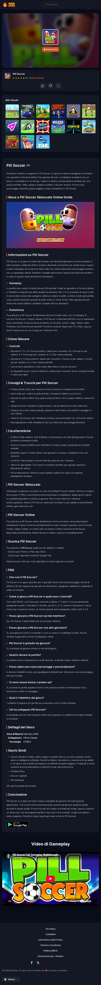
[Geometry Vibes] (12, 126)
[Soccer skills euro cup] (27, 126)
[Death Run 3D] (43, 126)
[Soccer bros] (58, 126)
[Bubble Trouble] (12, 142)
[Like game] (43, 86)
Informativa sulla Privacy (51, 939)
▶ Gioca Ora (50, 49)
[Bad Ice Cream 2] (73, 111)
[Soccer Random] (12, 111)
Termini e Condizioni (50, 945)
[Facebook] (31, 963)
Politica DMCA (50, 950)
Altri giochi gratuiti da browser (21, 786)
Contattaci (51, 934)
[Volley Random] (89, 111)
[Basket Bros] (58, 111)
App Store (40, 551)
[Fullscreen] (58, 86)
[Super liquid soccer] (43, 111)
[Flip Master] (89, 126)
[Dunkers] (27, 142)
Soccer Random (19, 757)
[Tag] (43, 142)
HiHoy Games (38, 78)
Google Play (45, 555)
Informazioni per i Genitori (50, 956)
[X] (38, 963)
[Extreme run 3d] (73, 126)
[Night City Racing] (27, 111)
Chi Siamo (50, 929)
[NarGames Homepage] (9, 4)
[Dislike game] (50, 86)
